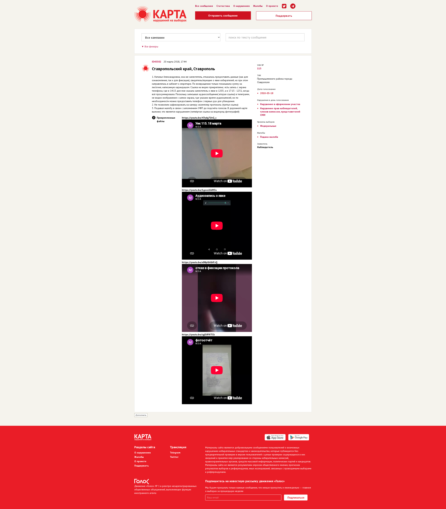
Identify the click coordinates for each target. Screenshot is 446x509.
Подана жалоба (269, 136)
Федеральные (268, 125)
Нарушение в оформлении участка (280, 104)
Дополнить (140, 415)
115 (259, 68)
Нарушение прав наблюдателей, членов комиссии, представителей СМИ (280, 111)
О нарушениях (241, 5)
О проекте (272, 5)
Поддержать (284, 15)
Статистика (223, 5)
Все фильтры (151, 46)
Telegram (175, 452)
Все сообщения (204, 5)
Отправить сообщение (223, 15)
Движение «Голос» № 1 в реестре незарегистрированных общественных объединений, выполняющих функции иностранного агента (165, 489)
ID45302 (156, 61)
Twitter (174, 457)
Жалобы (258, 5)
